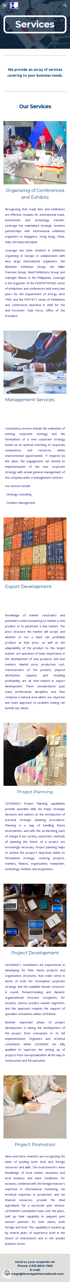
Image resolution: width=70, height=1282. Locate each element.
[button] (4, 5)
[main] (35, 24)
